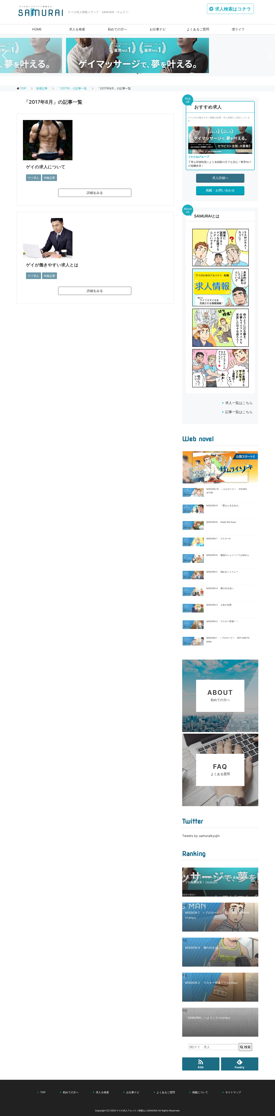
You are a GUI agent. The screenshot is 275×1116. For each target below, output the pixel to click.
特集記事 (49, 177)
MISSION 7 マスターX (218, 538)
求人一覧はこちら (239, 403)
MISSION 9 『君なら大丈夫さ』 (223, 505)
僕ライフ (238, 29)
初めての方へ (117, 29)
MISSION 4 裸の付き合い (220, 588)
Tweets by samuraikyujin (201, 836)
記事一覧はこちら (239, 412)
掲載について (200, 1092)
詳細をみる (95, 193)
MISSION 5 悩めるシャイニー (222, 572)
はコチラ (233, 8)
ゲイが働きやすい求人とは (52, 264)
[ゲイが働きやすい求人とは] (47, 255)
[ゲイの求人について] (47, 157)
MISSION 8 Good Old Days (221, 522)
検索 (247, 1047)
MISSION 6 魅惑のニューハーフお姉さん (227, 555)
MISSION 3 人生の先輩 (219, 605)
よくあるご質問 (198, 29)
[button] (137, 73)
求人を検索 (77, 29)
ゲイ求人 (33, 177)
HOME (37, 29)
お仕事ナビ (158, 29)
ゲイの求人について (45, 166)
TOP (23, 88)
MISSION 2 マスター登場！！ (222, 621)
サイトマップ (233, 1092)
